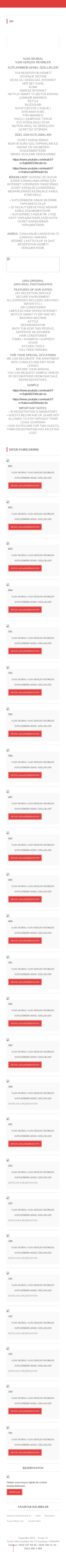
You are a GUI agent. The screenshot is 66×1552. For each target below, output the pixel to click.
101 (10, 1278)
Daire (38, 1515)
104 (10, 1391)
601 (10, 466)
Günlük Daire (34, 1521)
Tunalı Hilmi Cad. (15, 1521)
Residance (50, 1515)
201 (10, 1124)
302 (10, 1003)
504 (10, 755)
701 (10, 1433)
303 (10, 1045)
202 (10, 1165)
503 (10, 714)
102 (10, 1316)
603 (10, 548)
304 (10, 1086)
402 (10, 838)
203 (10, 1203)
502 (10, 673)
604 (10, 590)
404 (10, 921)
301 (10, 962)
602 (10, 507)
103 (10, 1354)
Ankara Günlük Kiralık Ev (19, 1515)
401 (10, 797)
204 (10, 1241)
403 (10, 879)
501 (10, 631)
